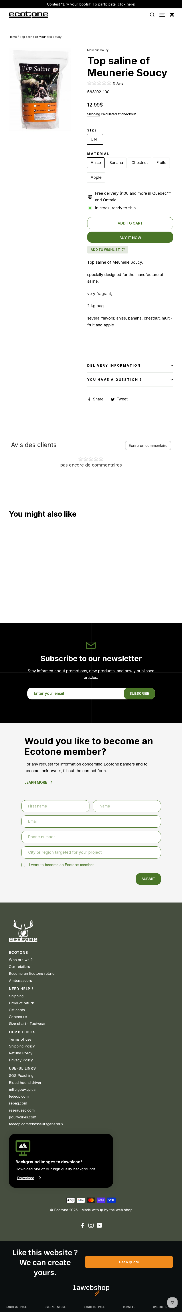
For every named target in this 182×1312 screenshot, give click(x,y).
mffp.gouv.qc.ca (22, 1089)
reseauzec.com (22, 1110)
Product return (21, 1003)
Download (25, 1178)
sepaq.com (18, 1103)
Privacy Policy (21, 1060)
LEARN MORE (35, 782)
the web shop (121, 1210)
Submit (148, 879)
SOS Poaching (21, 1075)
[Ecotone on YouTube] (99, 1225)
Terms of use (20, 1039)
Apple (96, 177)
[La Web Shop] (91, 1290)
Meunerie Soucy (98, 50)
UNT (95, 139)
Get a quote (129, 1261)
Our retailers (19, 966)
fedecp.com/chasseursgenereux (36, 1124)
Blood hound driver (25, 1082)
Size (92, 130)
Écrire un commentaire (148, 445)
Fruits (161, 162)
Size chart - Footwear (27, 1023)
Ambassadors (20, 980)
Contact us (18, 1017)
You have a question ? (114, 379)
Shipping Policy (22, 1046)
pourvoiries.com (22, 1117)
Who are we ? (21, 960)
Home (13, 36)
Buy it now (130, 238)
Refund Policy (20, 1053)
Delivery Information (114, 365)
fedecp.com (19, 1096)
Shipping (93, 114)
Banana (116, 162)
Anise (96, 162)
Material (98, 154)
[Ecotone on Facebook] (82, 1225)
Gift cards (17, 1010)
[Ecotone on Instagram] (91, 1225)
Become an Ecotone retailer (32, 973)
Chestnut (139, 162)
